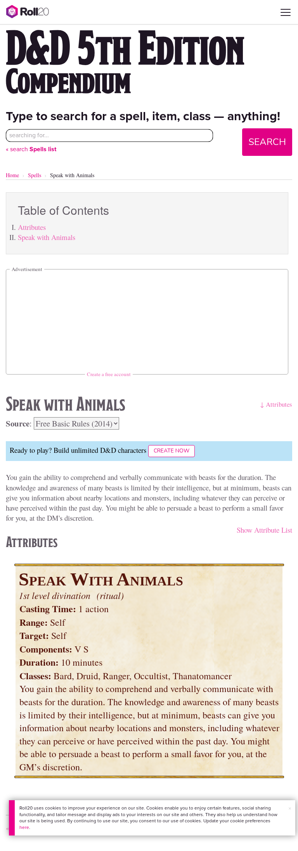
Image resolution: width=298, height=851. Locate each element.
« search (31, 149)
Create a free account (109, 374)
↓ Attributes (276, 404)
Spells (34, 175)
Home (12, 175)
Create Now (171, 450)
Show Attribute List (264, 530)
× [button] (289, 808)
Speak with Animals (46, 237)
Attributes (32, 227)
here (24, 827)
